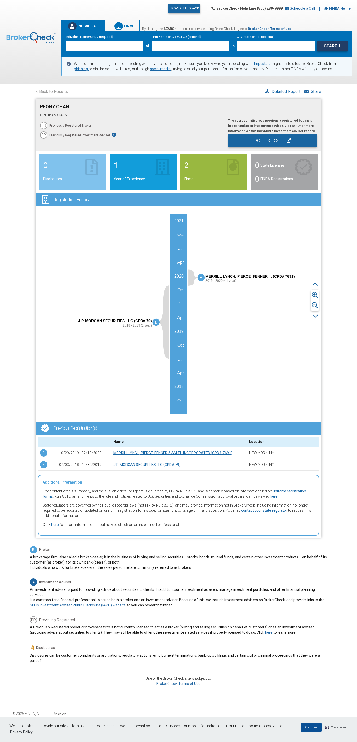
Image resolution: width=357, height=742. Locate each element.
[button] (335, 727)
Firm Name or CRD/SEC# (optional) (176, 37)
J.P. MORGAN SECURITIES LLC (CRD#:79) (147, 465)
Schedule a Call (302, 8)
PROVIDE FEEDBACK (184, 8)
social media (160, 69)
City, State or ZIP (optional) (256, 37)
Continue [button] (311, 727)
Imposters (263, 63)
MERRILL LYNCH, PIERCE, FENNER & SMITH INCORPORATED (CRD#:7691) (172, 453)
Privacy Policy (21, 732)
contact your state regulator (264, 510)
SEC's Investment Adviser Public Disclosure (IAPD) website (78, 605)
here (274, 496)
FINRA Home (340, 8)
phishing (81, 69)
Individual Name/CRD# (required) (89, 37)
